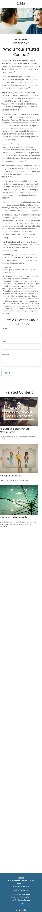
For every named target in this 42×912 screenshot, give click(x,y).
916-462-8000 (24, 894)
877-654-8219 (25, 897)
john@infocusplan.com (21, 900)
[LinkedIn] (22, 903)
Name (4, 328)
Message (5, 354)
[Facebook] (19, 903)
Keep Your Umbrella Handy (13, 517)
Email (4, 341)
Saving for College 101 (11, 475)
